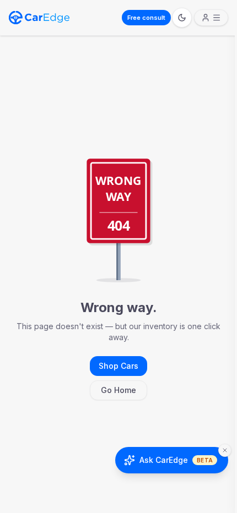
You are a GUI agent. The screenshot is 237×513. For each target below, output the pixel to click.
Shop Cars (118, 365)
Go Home (118, 390)
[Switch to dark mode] (182, 18)
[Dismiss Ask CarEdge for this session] (224, 450)
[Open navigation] (211, 17)
